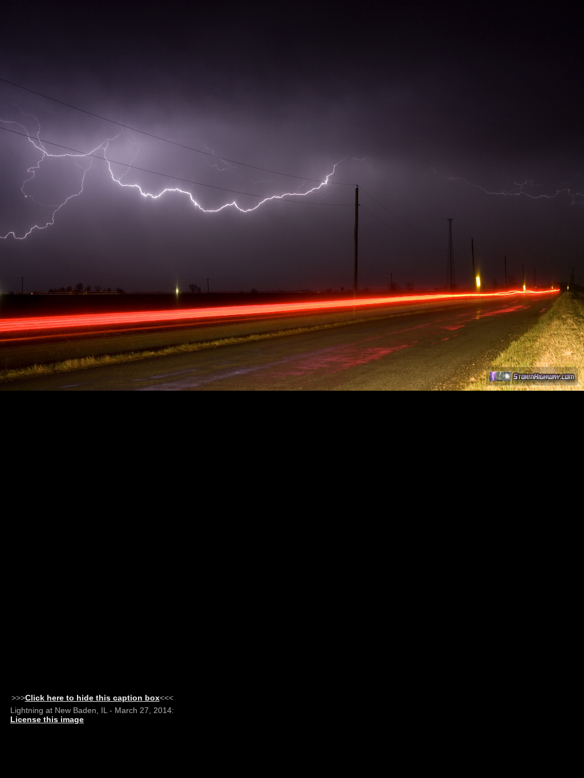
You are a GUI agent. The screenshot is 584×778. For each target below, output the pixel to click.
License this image (47, 719)
